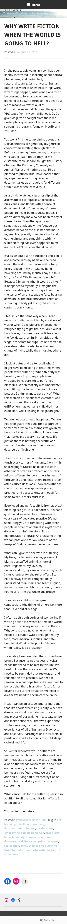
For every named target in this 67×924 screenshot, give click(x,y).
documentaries (14, 828)
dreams (30, 828)
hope (7, 837)
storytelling (36, 845)
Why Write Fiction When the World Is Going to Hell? (32, 34)
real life (23, 841)
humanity (18, 837)
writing (51, 850)
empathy (10, 832)
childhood (24, 824)
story (24, 845)
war (29, 850)
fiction (21, 832)
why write (39, 850)
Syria (7, 850)
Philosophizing (25, 820)
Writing (41, 820)
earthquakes (45, 828)
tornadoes (18, 850)
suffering (51, 845)
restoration (11, 845)
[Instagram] (16, 881)
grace (49, 832)
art (59, 820)
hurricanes (33, 837)
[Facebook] (7, 881)
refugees (52, 841)
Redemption (37, 841)
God (41, 832)
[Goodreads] (24, 881)
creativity (38, 824)
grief (57, 832)
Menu (35, 5)
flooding (32, 832)
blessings (10, 824)
